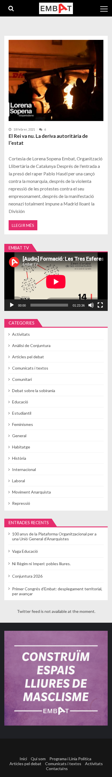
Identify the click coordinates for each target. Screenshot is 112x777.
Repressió (21, 503)
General (19, 435)
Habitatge (21, 446)
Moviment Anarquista (31, 491)
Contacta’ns (57, 768)
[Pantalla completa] (100, 305)
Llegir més (23, 225)
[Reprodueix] (12, 305)
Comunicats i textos (30, 368)
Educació (20, 401)
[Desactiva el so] (91, 305)
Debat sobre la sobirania (33, 390)
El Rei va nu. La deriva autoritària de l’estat (48, 139)
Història (19, 458)
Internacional (24, 469)
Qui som (38, 758)
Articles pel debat (28, 356)
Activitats (21, 334)
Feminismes (22, 424)
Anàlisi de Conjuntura (31, 345)
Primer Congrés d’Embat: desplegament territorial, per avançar (57, 591)
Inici (23, 758)
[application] (56, 281)
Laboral (18, 480)
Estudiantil (21, 413)
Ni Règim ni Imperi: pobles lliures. (41, 563)
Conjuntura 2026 (27, 576)
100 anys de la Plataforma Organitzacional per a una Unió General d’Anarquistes (54, 536)
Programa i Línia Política (70, 758)
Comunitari (22, 379)
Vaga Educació (25, 551)
